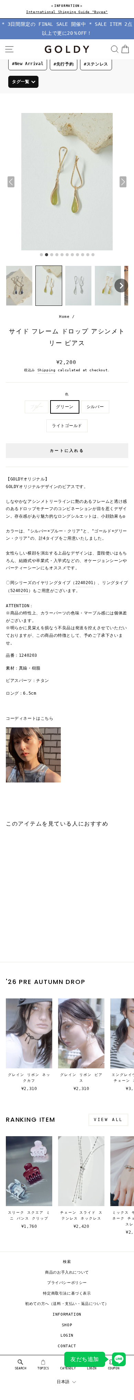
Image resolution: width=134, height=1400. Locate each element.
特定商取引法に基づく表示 (67, 1293)
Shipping (46, 370)
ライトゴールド (67, 425)
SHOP (67, 1325)
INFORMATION (67, 1314)
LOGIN (67, 1335)
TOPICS (43, 1368)
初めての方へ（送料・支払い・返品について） (67, 1304)
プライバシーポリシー (67, 1282)
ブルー (36, 406)
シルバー (95, 406)
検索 (67, 1261)
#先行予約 (64, 64)
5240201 (19, 590)
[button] (19, 286)
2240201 (84, 582)
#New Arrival (27, 63)
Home (64, 316)
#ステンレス (96, 64)
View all (108, 1119)
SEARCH (20, 1368)
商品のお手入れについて (67, 1272)
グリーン (64, 406)
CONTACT (67, 1346)
